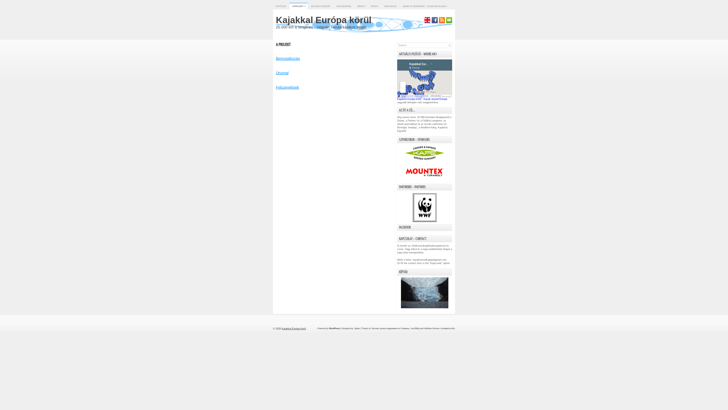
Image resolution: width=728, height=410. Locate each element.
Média (361, 6)
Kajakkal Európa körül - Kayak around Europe (422, 99)
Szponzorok (343, 6)
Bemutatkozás (288, 58)
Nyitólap (281, 6)
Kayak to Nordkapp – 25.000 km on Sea (425, 6)
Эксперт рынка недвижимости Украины (390, 328)
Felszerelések (287, 87)
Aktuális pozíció (320, 6)
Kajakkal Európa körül (323, 20)
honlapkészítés (448, 328)
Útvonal (282, 73)
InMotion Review (431, 328)
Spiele (357, 328)
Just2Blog (415, 328)
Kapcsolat (390, 6)
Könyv (374, 6)
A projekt (299, 6)
